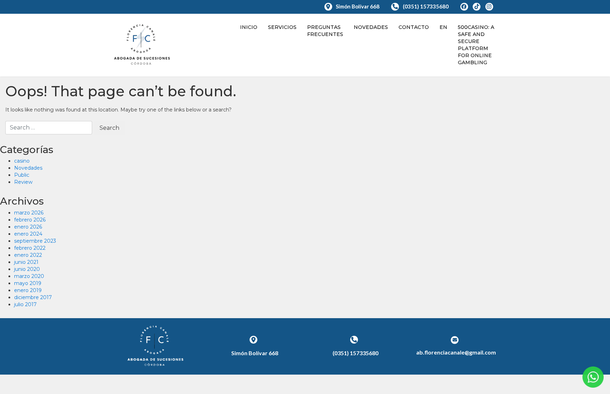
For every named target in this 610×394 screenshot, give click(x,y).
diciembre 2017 (33, 297)
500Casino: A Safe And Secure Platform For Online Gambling (476, 45)
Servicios (282, 27)
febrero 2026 (30, 220)
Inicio (248, 27)
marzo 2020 (29, 276)
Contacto (414, 27)
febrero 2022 (30, 248)
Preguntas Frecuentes (325, 30)
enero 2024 (28, 234)
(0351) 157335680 (426, 6)
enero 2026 (28, 227)
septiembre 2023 (35, 241)
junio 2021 (26, 262)
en (443, 27)
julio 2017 (25, 304)
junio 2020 (27, 269)
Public (21, 175)
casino (22, 161)
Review (23, 182)
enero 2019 (28, 290)
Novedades (371, 27)
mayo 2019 (27, 283)
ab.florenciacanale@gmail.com (456, 352)
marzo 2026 (28, 213)
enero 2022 (28, 255)
